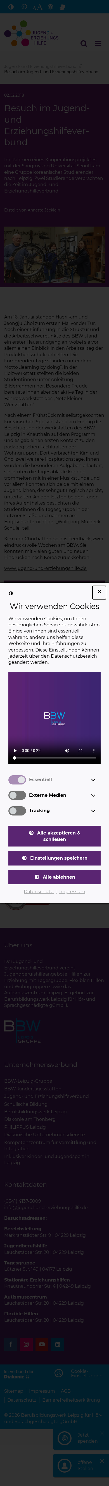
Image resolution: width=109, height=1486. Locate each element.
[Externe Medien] (98, 795)
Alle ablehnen (59, 877)
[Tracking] (98, 810)
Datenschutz (39, 891)
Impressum (72, 891)
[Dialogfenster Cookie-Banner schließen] (99, 592)
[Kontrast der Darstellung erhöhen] (11, 593)
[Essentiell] (98, 779)
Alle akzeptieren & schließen (58, 836)
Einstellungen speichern (58, 858)
